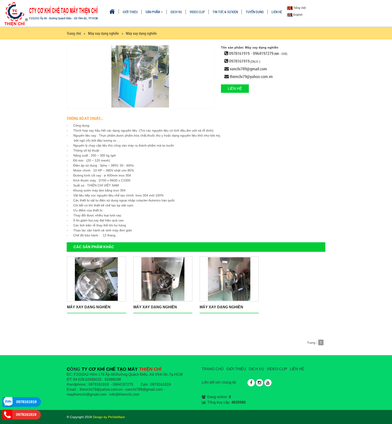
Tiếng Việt (299, 8)
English (298, 14)
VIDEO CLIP (197, 12)
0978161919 (239, 61)
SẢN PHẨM (153, 12)
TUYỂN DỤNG (255, 12)
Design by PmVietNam (109, 417)
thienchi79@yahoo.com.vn (251, 76)
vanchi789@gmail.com (248, 68)
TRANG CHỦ (213, 369)
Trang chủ (74, 33)
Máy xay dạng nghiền (88, 307)
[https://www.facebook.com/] (251, 382)
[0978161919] (7, 402)
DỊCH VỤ (176, 12)
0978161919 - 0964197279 (251, 53)
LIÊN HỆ (277, 12)
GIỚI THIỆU (130, 12)
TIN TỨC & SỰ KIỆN (225, 12)
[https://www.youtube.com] (268, 382)
